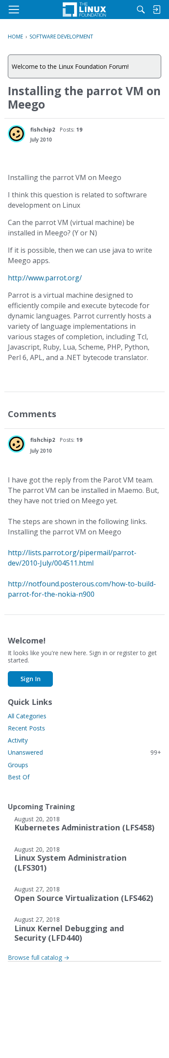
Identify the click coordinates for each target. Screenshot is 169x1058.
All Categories (27, 716)
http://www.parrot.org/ (45, 278)
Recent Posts (26, 728)
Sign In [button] (30, 679)
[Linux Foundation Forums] (84, 9)
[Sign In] (156, 9)
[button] (16, 133)
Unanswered (84, 752)
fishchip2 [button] (42, 129)
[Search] (141, 9)
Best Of (18, 777)
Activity (18, 740)
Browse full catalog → (38, 957)
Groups (18, 765)
